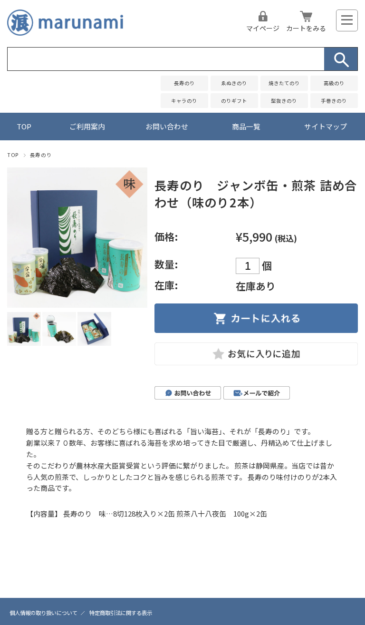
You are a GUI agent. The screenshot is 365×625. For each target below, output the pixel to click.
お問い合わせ (166, 126)
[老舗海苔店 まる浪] (65, 32)
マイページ (262, 28)
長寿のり (184, 83)
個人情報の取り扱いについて (43, 612)
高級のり (334, 83)
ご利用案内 (87, 126)
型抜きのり (284, 100)
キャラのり (184, 100)
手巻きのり (334, 100)
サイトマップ (325, 126)
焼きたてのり (284, 83)
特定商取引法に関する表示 (120, 612)
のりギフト (234, 100)
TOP (24, 126)
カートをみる (306, 28)
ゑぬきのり (234, 83)
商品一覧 (246, 126)
